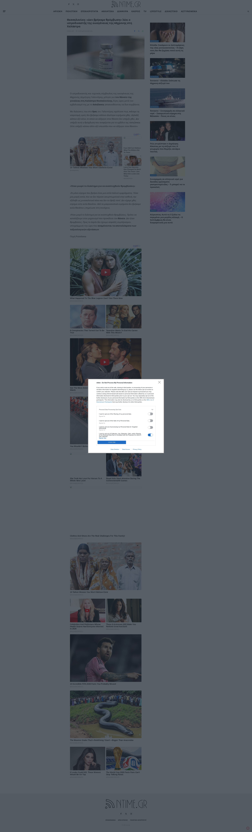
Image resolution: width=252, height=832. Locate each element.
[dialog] (126, 416)
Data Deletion (115, 449)
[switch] (150, 414)
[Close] (160, 383)
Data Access (126, 449)
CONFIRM (111, 442)
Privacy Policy (137, 449)
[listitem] (126, 410)
